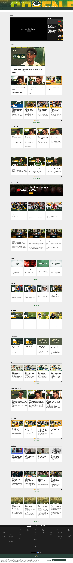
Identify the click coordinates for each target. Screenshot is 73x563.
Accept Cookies (63, 560)
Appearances (51, 529)
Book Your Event (35, 539)
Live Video (20, 532)
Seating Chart (59, 533)
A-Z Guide (35, 529)
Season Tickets (69, 531)
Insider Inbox (11, 529)
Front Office (3, 536)
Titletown (35, 546)
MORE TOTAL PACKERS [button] (36, 491)
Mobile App (60, 538)
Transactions (3, 532)
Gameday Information (59, 529)
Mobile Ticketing (69, 535)
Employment (35, 540)
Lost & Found (35, 547)
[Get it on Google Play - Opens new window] (39, 553)
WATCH (31, 193)
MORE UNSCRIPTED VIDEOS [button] (36, 253)
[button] (29, 31)
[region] (36, 560)
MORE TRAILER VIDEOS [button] (36, 279)
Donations (51, 534)
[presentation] (61, 120)
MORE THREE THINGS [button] (36, 440)
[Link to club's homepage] (2, 9)
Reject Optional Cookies (56, 560)
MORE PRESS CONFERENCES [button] (36, 178)
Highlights (20, 529)
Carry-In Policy (60, 532)
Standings (3, 533)
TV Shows (20, 538)
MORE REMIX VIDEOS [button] (36, 383)
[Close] (72, 560)
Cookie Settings (49, 560)
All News (11, 538)
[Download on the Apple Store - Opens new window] (33, 552)
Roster (3, 529)
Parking (35, 534)
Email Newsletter (11, 541)
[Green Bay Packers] (36, 556)
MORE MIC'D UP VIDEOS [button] (36, 305)
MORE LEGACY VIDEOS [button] (36, 521)
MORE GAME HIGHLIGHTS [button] (36, 122)
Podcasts (20, 537)
